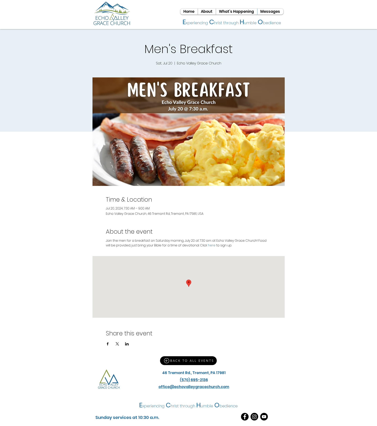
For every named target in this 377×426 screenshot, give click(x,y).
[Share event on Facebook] (108, 343)
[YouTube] (264, 416)
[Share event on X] (117, 343)
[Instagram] (254, 416)
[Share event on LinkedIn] (127, 343)
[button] (207, 12)
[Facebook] (245, 416)
